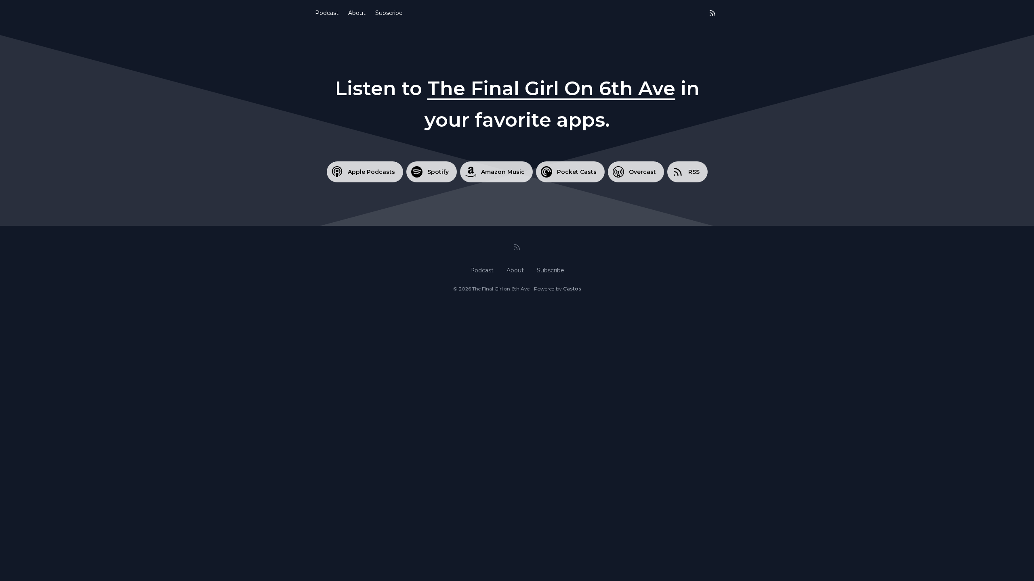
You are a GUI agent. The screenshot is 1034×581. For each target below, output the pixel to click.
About (357, 13)
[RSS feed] (712, 13)
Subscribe (389, 13)
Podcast (326, 13)
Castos (572, 289)
